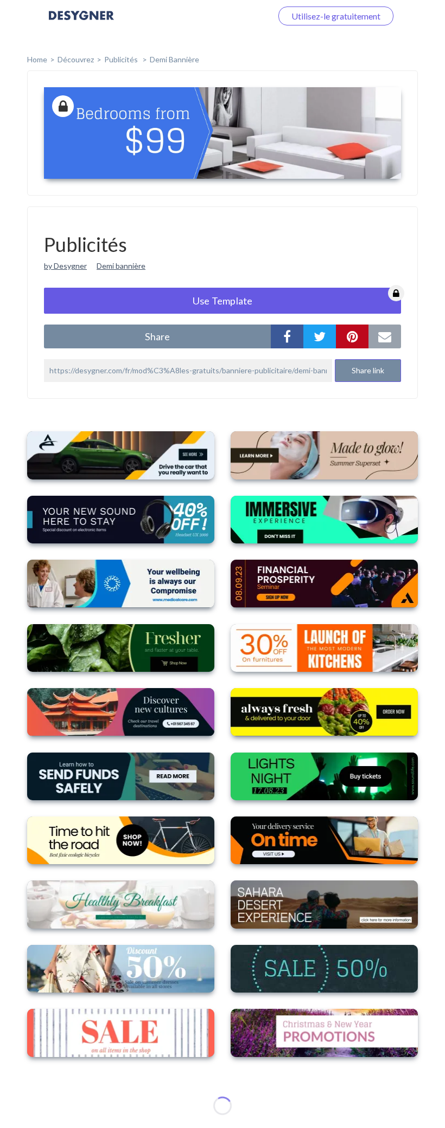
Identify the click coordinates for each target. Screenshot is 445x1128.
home (37, 59)
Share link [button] (368, 370)
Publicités (121, 59)
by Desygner (65, 265)
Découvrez (76, 59)
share (157, 336)
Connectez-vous (228, 16)
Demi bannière (174, 59)
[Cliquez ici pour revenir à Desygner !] (81, 23)
